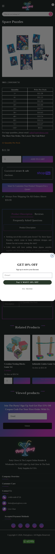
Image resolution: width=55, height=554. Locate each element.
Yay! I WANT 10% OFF (27, 282)
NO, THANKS (27, 289)
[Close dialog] (52, 255)
